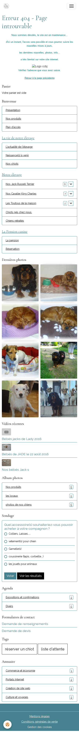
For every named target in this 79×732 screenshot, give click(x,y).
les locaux (39, 495)
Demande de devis (16, 631)
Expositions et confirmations (39, 597)
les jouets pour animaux (23, 563)
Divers (39, 606)
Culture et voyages (39, 697)
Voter (10, 576)
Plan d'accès (13, 127)
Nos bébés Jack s (15, 469)
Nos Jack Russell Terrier (20, 184)
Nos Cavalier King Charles (21, 193)
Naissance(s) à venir (17, 155)
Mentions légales (39, 716)
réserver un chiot (19, 649)
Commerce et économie (39, 670)
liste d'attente (52, 649)
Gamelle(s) (15, 548)
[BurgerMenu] (71, 6)
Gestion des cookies (39, 727)
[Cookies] (7, 724)
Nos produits (13, 118)
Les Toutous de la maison (21, 203)
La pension (12, 240)
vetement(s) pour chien (22, 541)
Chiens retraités (15, 220)
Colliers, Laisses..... (19, 533)
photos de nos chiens (39, 504)
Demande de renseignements (25, 624)
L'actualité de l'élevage (19, 146)
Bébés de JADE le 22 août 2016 (25, 454)
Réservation (12, 248)
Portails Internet (39, 679)
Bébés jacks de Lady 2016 (22, 439)
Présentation (13, 110)
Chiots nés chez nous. (19, 212)
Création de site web (39, 688)
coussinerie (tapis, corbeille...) (26, 556)
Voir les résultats (30, 576)
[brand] (7, 6)
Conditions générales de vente (39, 721)
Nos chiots (12, 163)
